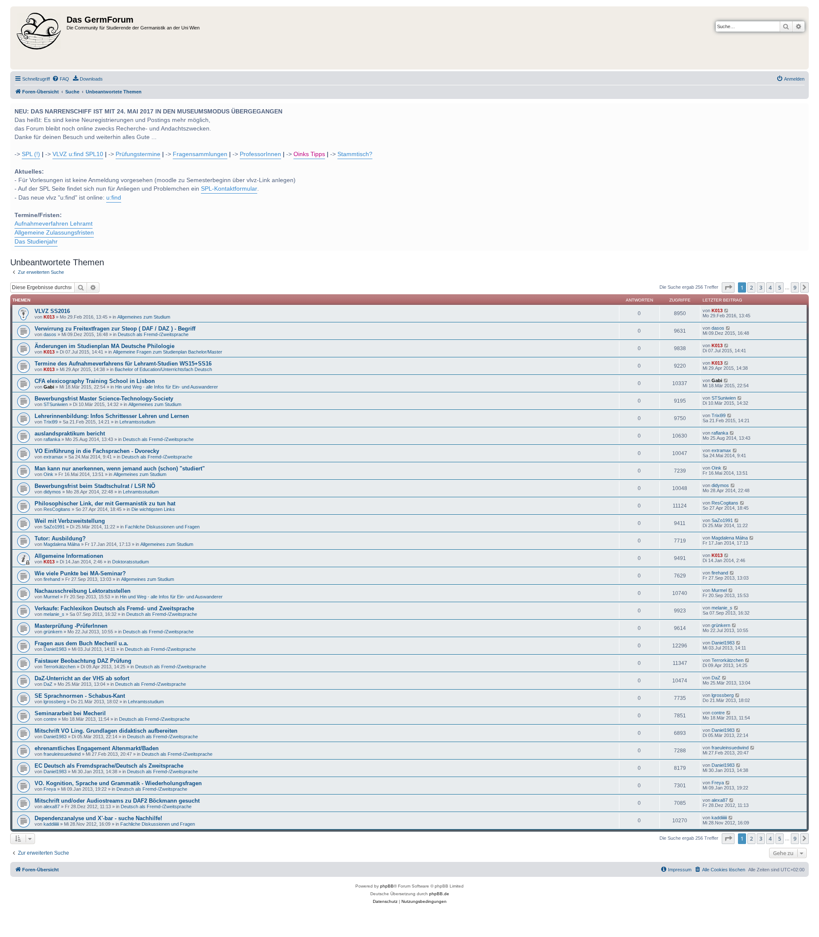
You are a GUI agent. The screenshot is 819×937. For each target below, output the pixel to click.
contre (50, 719)
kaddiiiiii (51, 824)
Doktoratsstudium (130, 561)
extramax (53, 456)
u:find (113, 197)
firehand (52, 579)
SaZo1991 (54, 526)
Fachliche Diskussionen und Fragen (162, 526)
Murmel (51, 596)
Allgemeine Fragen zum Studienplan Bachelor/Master (167, 351)
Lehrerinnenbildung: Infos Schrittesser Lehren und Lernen (112, 416)
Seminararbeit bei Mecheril (70, 713)
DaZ (48, 684)
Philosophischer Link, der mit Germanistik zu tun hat (105, 503)
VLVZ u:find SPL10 (77, 154)
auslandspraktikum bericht (70, 433)
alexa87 (52, 806)
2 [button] (751, 287)
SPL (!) (31, 154)
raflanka (52, 439)
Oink (48, 474)
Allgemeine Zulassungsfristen (54, 232)
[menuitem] (60, 79)
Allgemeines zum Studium (143, 316)
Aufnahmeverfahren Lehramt (54, 223)
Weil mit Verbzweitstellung (70, 521)
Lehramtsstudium (137, 421)
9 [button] (794, 287)
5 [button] (779, 287)
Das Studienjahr (36, 241)
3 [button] (760, 287)
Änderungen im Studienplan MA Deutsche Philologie (104, 346)
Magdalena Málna (62, 544)
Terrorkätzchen (60, 666)
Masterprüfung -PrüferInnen (71, 626)
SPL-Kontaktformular (229, 189)
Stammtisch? (354, 154)
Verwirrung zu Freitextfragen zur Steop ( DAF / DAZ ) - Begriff (115, 328)
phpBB (387, 886)
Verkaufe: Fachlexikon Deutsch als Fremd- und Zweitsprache (114, 608)
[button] (728, 287)
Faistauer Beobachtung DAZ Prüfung (83, 661)
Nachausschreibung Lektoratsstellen (83, 591)
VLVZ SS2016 (52, 311)
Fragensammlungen (200, 154)
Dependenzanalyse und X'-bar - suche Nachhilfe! (98, 818)
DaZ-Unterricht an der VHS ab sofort (82, 678)
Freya (50, 789)
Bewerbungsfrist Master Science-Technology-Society (104, 398)
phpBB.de (439, 893)
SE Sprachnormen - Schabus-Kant (80, 696)
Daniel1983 (55, 649)
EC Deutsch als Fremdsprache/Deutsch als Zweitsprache (109, 766)
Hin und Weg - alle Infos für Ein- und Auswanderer (166, 386)
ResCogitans (57, 509)
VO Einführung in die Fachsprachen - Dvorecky (97, 451)
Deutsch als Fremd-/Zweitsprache (153, 334)
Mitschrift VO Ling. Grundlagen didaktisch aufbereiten (106, 731)
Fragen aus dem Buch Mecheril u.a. (81, 643)
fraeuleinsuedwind (62, 754)
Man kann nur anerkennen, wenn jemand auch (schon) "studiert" (120, 468)
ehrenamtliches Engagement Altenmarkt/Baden (97, 748)
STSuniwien (56, 404)
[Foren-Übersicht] (39, 38)
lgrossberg (55, 701)
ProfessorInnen (260, 154)
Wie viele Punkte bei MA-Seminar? (80, 573)
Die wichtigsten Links (153, 509)
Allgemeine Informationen (69, 556)
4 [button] (770, 287)
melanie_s (54, 614)
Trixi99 (51, 421)
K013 (49, 316)
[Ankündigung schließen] (801, 109)
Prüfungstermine (138, 154)
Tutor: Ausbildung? (60, 538)
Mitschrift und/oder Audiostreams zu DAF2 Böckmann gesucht (117, 801)
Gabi (49, 386)
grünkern (53, 631)
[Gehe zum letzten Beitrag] (726, 310)
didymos (52, 491)
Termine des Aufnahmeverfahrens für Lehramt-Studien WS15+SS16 (123, 363)
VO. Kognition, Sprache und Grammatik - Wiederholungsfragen (118, 783)
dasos (50, 334)
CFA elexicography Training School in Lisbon (95, 381)
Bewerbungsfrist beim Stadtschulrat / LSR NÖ (95, 486)
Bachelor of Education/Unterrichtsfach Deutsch (163, 369)
